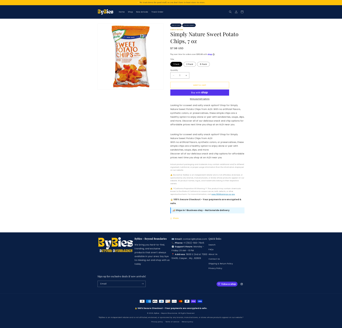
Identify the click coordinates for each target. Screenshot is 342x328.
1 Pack (176, 64)
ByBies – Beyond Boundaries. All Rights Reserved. (174, 313)
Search (212, 245)
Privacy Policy (215, 268)
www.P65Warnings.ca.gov (223, 194)
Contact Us (214, 259)
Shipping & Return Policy (221, 263)
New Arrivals (176, 25)
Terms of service (172, 322)
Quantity (174, 70)
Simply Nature (176, 30)
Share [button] (176, 218)
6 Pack (203, 64)
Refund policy (187, 322)
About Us (213, 254)
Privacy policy (157, 322)
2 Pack (189, 64)
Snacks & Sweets (189, 25)
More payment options (200, 99)
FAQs (211, 249)
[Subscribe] (142, 284)
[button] (230, 12)
